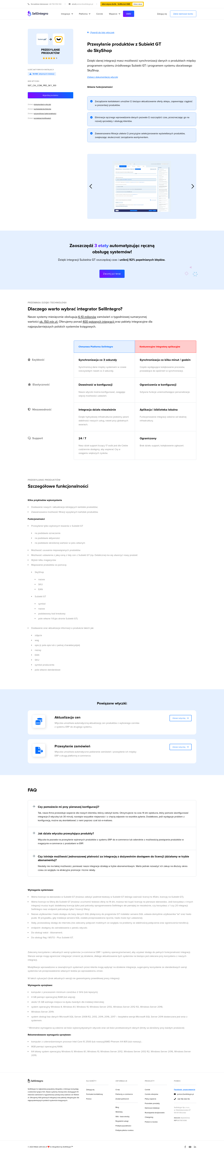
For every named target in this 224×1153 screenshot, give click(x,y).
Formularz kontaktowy (94, 1094)
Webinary (119, 1111)
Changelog (149, 1117)
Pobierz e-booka (151, 1122)
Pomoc (89, 1099)
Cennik (99, 13)
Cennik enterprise (151, 1094)
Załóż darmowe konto (183, 13)
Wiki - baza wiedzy (123, 1116)
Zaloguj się (162, 13)
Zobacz (39, 104)
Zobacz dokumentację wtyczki (102, 77)
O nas (118, 1089)
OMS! (128, 13)
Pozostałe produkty (152, 1103)
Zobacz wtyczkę (181, 718)
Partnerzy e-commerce (124, 1094)
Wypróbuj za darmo (50, 95)
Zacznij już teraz (112, 273)
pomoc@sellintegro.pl (184, 1094)
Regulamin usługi (122, 1121)
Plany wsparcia (150, 1099)
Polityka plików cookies (125, 1130)
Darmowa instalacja (152, 1108)
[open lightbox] (141, 186)
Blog (117, 1107)
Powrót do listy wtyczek (102, 32)
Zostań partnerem (122, 1099)
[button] (67, 14)
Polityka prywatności (123, 1125)
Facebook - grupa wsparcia (184, 1089)
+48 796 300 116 (182, 1099)
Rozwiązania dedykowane (155, 1112)
